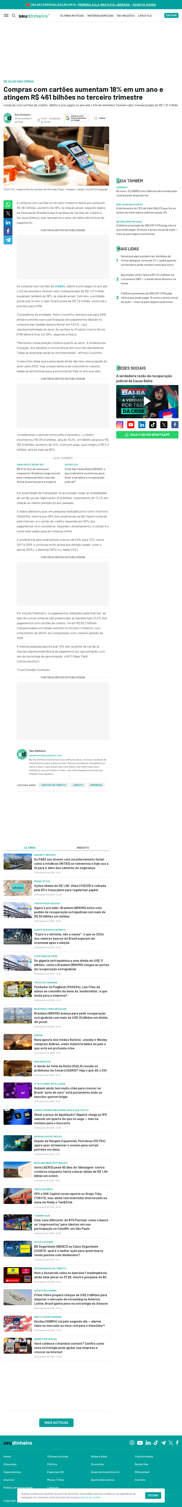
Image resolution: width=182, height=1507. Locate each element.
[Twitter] (170, 1442)
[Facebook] (177, 1442)
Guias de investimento (105, 1472)
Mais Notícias (56, 1423)
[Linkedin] (148, 1442)
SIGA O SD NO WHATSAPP (150, 435)
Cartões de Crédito (53, 785)
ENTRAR (171, 15)
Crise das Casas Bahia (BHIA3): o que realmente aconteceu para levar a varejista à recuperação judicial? (85, 475)
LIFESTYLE (145, 15)
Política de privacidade (18, 1487)
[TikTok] (156, 1442)
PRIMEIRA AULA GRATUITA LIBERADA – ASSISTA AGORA (117, 5)
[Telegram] (163, 1442)
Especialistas (12, 1472)
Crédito (78, 785)
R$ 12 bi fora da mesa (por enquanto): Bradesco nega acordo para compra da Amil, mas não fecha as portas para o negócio (38, 475)
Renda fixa (141, 1464)
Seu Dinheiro (23, 114)
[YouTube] (140, 1442)
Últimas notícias (57, 1456)
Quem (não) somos (102, 1479)
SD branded (142, 1472)
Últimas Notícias (72, 15)
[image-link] (18, 862)
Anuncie (9, 1479)
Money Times (55, 1479)
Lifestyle (53, 1487)
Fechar (153, 1495)
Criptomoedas (144, 1456)
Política (52, 1464)
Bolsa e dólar (99, 1456)
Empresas (96, 785)
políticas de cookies (90, 1497)
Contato (140, 1479)
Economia (97, 1464)
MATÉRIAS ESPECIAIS (100, 15)
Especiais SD (55, 1472)
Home (7, 1456)
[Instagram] (132, 1442)
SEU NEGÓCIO (126, 15)
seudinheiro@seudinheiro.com (45, 755)
